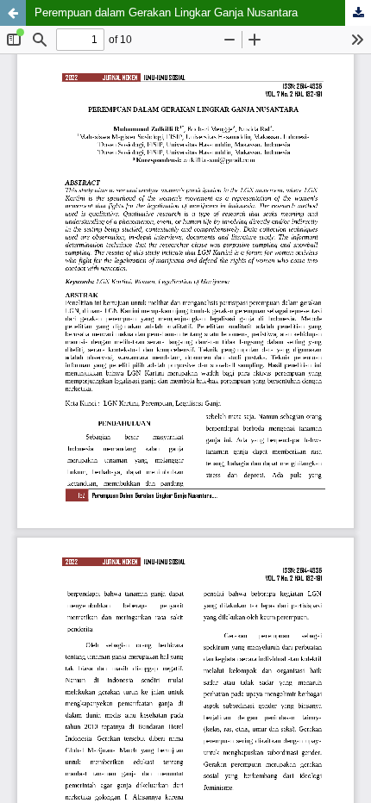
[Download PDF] (358, 13)
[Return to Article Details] (13, 13)
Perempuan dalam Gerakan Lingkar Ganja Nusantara (166, 12)
